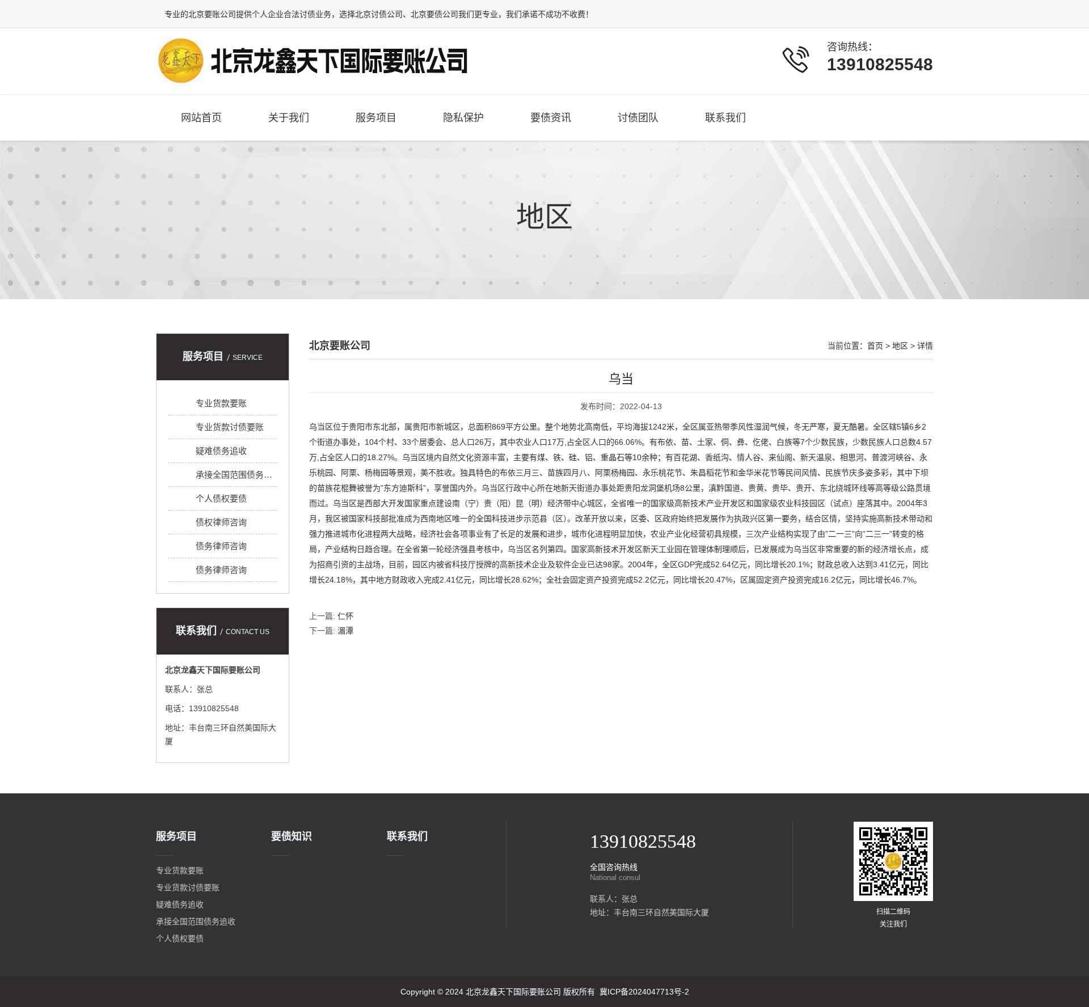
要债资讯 (550, 118)
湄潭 (345, 630)
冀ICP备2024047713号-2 (644, 991)
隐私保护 (463, 118)
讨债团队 (638, 118)
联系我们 (725, 118)
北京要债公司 (434, 14)
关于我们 (288, 118)
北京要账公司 (212, 14)
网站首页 (201, 118)
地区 (544, 217)
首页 (875, 345)
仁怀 (345, 616)
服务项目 (376, 118)
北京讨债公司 (379, 14)
